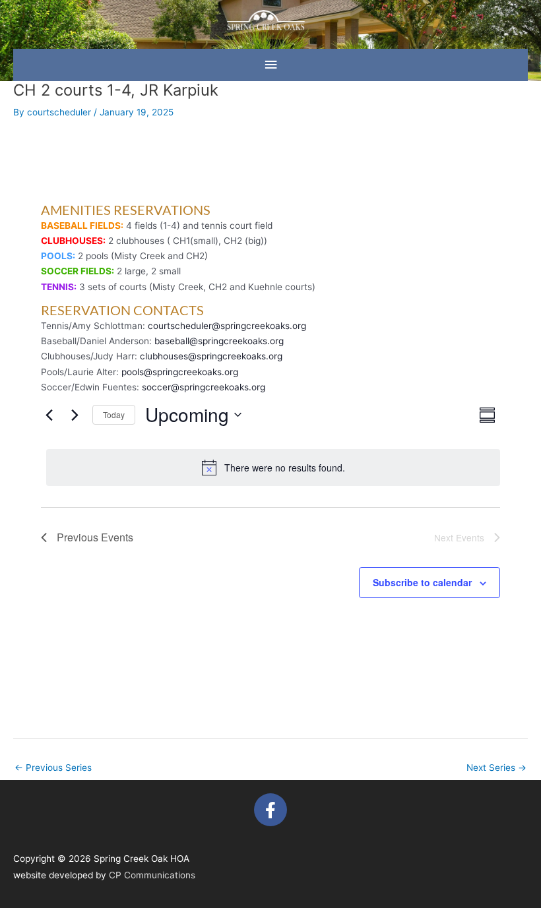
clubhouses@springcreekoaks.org (211, 356)
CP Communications (152, 875)
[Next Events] (74, 415)
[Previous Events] (49, 415)
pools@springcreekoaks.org (179, 372)
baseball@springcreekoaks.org (219, 341)
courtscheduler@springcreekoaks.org (227, 325)
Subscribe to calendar (422, 582)
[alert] (273, 467)
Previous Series (53, 767)
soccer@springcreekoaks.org (203, 387)
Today (114, 414)
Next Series (496, 767)
